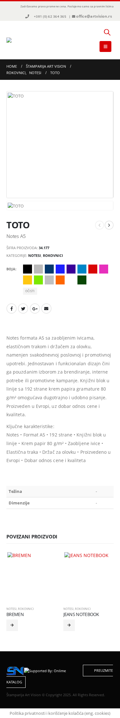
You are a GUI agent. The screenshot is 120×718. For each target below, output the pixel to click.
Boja (10, 268)
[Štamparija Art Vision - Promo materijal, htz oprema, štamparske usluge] (24, 40)
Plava (49, 269)
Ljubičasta (71, 269)
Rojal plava (60, 269)
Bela (71, 279)
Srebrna (49, 279)
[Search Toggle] (107, 32)
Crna (27, 269)
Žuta (27, 279)
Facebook (11, 308)
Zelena (81, 279)
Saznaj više (12, 625)
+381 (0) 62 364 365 (50, 16)
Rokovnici (53, 255)
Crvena (92, 269)
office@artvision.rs (94, 16)
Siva (38, 269)
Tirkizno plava (81, 269)
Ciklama (103, 269)
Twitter (23, 308)
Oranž (60, 279)
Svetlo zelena (38, 279)
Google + (35, 308)
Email (46, 308)
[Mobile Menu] (105, 46)
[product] (31, 576)
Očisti (30, 291)
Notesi (34, 255)
